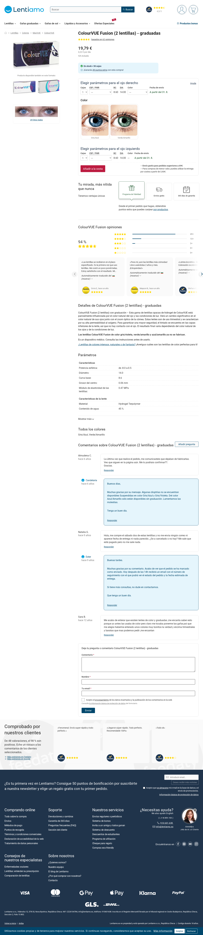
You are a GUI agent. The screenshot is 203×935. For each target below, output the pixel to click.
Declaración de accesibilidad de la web (24, 838)
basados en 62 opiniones (102, 39)
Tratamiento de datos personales (21, 843)
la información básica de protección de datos (107, 703)
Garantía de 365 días (58, 820)
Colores (25, 32)
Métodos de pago (13, 825)
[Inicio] (5, 33)
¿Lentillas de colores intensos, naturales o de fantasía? (107, 344)
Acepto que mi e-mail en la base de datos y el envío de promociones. (172, 789)
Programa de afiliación (103, 838)
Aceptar (179, 931)
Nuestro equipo (56, 867)
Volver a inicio (10, 923)
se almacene (162, 787)
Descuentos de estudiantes (106, 834)
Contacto (53, 880)
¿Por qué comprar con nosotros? (64, 875)
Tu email (86, 688)
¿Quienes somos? (57, 862)
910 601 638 (166, 822)
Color (130, 88)
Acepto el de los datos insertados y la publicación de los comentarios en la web (127, 701)
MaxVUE (37, 32)
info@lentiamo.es (164, 826)
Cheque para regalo (102, 843)
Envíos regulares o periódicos (107, 816)
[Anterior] (75, 274)
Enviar (88, 710)
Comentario (88, 654)
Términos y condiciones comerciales (22, 834)
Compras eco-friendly (103, 847)
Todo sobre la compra (15, 816)
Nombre (86, 676)
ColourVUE (49, 32)
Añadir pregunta (186, 444)
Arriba (21, 923)
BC (115, 87)
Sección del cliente (57, 830)
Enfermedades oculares (16, 866)
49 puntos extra (100, 69)
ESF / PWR (94, 87)
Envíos (7, 820)
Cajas (83, 88)
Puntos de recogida (14, 830)
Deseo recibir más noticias (185, 782)
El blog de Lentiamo (58, 871)
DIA (121, 87)
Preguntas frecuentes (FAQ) (62, 825)
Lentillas (14, 32)
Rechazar (191, 931)
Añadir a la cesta (93, 168)
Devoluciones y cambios (60, 816)
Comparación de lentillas (17, 875)
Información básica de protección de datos (179, 794)
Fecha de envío (157, 88)
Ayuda (193, 83)
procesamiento (102, 699)
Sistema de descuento (103, 830)
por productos (160, 209)
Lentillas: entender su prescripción (21, 871)
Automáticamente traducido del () (96, 277)
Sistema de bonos (101, 820)
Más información (163, 930)
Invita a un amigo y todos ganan (108, 825)
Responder (109, 470)
